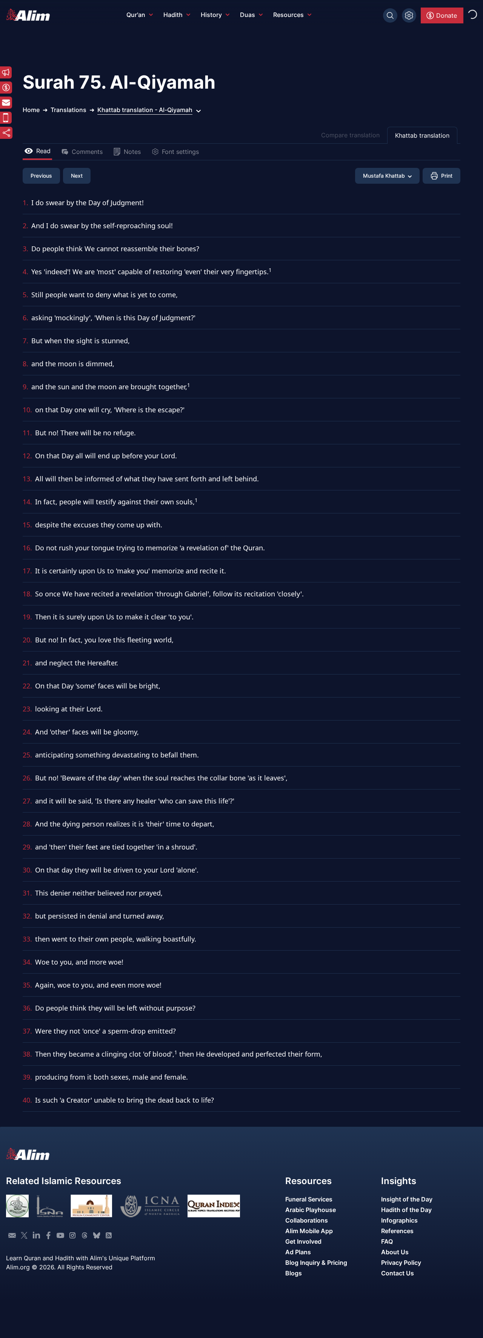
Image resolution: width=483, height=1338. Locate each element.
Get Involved (303, 1241)
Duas (247, 14)
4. (25, 271)
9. (25, 386)
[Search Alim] (390, 15)
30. (27, 869)
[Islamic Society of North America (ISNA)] (49, 1206)
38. (27, 1053)
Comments (87, 151)
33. (27, 938)
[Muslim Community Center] (91, 1206)
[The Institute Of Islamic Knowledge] (17, 1206)
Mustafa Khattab (384, 175)
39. (27, 1076)
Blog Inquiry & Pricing (316, 1262)
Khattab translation (422, 135)
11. (27, 432)
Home (31, 110)
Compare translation (350, 135)
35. (27, 984)
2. (25, 225)
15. (27, 524)
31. (27, 892)
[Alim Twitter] (24, 1235)
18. (27, 593)
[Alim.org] (30, 15)
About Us (395, 1252)
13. (27, 478)
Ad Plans (298, 1252)
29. (27, 846)
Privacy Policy (401, 1262)
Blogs (293, 1273)
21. (27, 662)
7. (25, 340)
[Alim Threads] (84, 1235)
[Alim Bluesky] (97, 1235)
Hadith (173, 14)
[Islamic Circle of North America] (150, 1206)
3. (25, 248)
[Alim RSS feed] (109, 1235)
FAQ (387, 1241)
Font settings (180, 151)
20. (27, 639)
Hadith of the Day (406, 1210)
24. (27, 731)
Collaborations (306, 1220)
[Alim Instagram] (72, 1235)
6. (25, 317)
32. (27, 915)
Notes (132, 151)
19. (27, 616)
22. (27, 685)
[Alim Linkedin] (36, 1235)
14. (27, 501)
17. (27, 570)
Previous (41, 175)
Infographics (399, 1220)
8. (25, 363)
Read (43, 151)
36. (27, 1007)
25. (27, 754)
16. (27, 547)
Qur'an (135, 14)
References (397, 1231)
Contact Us (397, 1273)
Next (77, 175)
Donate (446, 15)
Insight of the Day (406, 1199)
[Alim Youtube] (60, 1235)
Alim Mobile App (309, 1231)
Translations (68, 110)
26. (27, 777)
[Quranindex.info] (214, 1206)
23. (27, 708)
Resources (288, 14)
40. (27, 1100)
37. (27, 1030)
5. (25, 294)
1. (25, 202)
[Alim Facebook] (48, 1235)
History (211, 14)
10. (27, 409)
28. (27, 823)
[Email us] (12, 1235)
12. (27, 455)
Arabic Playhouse (310, 1210)
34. (27, 961)
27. (27, 800)
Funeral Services (308, 1199)
